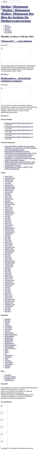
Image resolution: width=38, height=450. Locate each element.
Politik (7, 352)
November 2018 (10, 263)
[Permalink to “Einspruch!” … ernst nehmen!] (15, 62)
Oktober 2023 (9, 199)
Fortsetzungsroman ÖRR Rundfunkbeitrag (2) (19, 133)
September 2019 (10, 251)
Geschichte (8, 326)
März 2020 (8, 242)
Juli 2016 (7, 308)
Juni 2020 (8, 237)
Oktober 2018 (9, 264)
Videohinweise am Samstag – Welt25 (16, 167)
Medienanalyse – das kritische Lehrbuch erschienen (16, 79)
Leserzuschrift (9, 333)
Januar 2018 (8, 278)
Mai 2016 (8, 311)
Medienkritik (9, 338)
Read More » (5, 74)
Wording (7, 367)
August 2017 (9, 285)
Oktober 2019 (9, 249)
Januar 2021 (8, 226)
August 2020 (9, 233)
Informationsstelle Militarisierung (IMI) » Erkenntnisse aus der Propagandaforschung (18, 152)
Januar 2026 (8, 176)
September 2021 (10, 213)
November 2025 (10, 178)
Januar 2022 (8, 209)
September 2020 (10, 232)
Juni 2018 (8, 270)
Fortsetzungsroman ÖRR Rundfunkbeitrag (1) (19, 137)
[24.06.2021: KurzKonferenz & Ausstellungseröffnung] (4, 418)
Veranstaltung (9, 364)
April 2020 (8, 240)
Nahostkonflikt (9, 347)
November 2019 (10, 247)
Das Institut (8, 32)
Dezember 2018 (10, 261)
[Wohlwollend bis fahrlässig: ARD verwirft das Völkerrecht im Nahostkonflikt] (4, 411)
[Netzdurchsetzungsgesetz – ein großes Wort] (4, 446)
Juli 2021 (7, 216)
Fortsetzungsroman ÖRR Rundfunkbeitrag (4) (19, 127)
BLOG (7, 25)
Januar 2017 (8, 297)
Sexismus (8, 360)
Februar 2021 (9, 225)
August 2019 (9, 252)
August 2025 (9, 181)
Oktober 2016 (9, 303)
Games (7, 324)
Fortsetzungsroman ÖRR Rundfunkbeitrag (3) (19, 130)
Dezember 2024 (10, 187)
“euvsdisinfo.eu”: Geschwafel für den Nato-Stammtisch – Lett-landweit (18, 157)
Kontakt (7, 29)
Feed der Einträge (10, 377)
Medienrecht (8, 341)
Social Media (9, 362)
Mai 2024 (8, 194)
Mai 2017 (8, 290)
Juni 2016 (8, 309)
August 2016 (9, 306)
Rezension (8, 357)
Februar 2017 (9, 296)
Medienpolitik (9, 340)
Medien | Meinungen (14, 6)
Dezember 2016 (10, 299)
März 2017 (8, 294)
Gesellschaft (8, 327)
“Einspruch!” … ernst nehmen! (16, 41)
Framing (7, 322)
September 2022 (10, 204)
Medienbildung (9, 336)
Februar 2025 (9, 185)
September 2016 (10, 304)
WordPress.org (9, 380)
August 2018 (9, 266)
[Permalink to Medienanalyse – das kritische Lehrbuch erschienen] (15, 102)
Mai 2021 (8, 219)
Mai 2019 (8, 256)
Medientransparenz (10, 345)
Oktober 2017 (9, 282)
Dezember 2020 (10, 228)
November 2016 (10, 301)
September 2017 (10, 284)
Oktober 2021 (9, 211)
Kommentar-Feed (10, 378)
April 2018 (8, 273)
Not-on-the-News (10, 348)
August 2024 (9, 192)
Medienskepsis (9, 343)
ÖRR (6, 350)
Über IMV (8, 27)
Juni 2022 (8, 206)
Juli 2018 (7, 268)
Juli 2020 (7, 235)
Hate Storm (8, 329)
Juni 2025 (8, 183)
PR (6, 353)
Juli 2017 (7, 287)
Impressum (8, 31)
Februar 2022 (9, 207)
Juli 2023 (7, 200)
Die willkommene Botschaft (18, 168)
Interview (8, 331)
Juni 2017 (8, 289)
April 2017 (8, 292)
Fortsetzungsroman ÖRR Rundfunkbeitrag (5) (19, 123)
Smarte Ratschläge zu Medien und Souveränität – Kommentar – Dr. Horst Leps (20, 147)
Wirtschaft (8, 366)
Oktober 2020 (9, 230)
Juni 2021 (8, 218)
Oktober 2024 (9, 190)
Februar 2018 (9, 277)
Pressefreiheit (9, 355)
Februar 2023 (9, 202)
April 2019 (8, 258)
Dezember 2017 (10, 280)
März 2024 (8, 197)
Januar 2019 (8, 259)
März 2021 (8, 223)
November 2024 (10, 188)
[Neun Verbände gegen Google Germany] (4, 432)
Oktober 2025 (9, 180)
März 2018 (8, 275)
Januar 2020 (8, 245)
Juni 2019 (8, 254)
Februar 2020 (9, 244)
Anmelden (8, 375)
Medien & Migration (11, 334)
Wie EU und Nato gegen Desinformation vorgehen (20, 149)
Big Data (7, 321)
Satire (6, 359)
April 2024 (8, 195)
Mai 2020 (8, 239)
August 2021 (9, 214)
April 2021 (8, 221)
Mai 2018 (8, 271)
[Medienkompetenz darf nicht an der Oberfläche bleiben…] (4, 425)
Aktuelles (8, 319)
